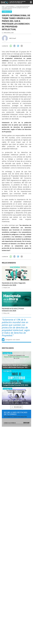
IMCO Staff (12, 38)
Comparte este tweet (12, 340)
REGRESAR (18, 407)
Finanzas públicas (10, 6)
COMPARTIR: (5, 46)
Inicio (3, 6)
